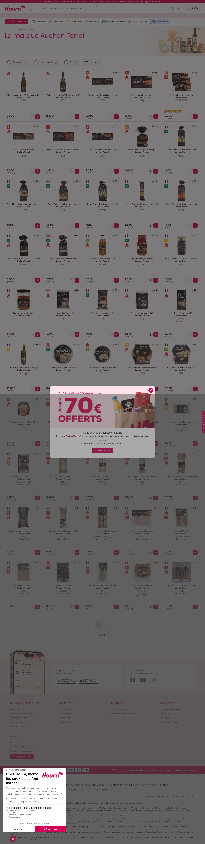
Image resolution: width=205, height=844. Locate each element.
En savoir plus (102, 450)
